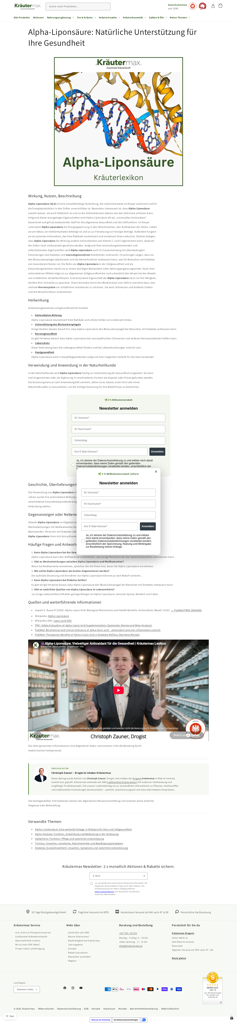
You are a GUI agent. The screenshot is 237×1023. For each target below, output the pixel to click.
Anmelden (148, 526)
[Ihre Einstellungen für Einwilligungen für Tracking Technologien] (231, 1017)
